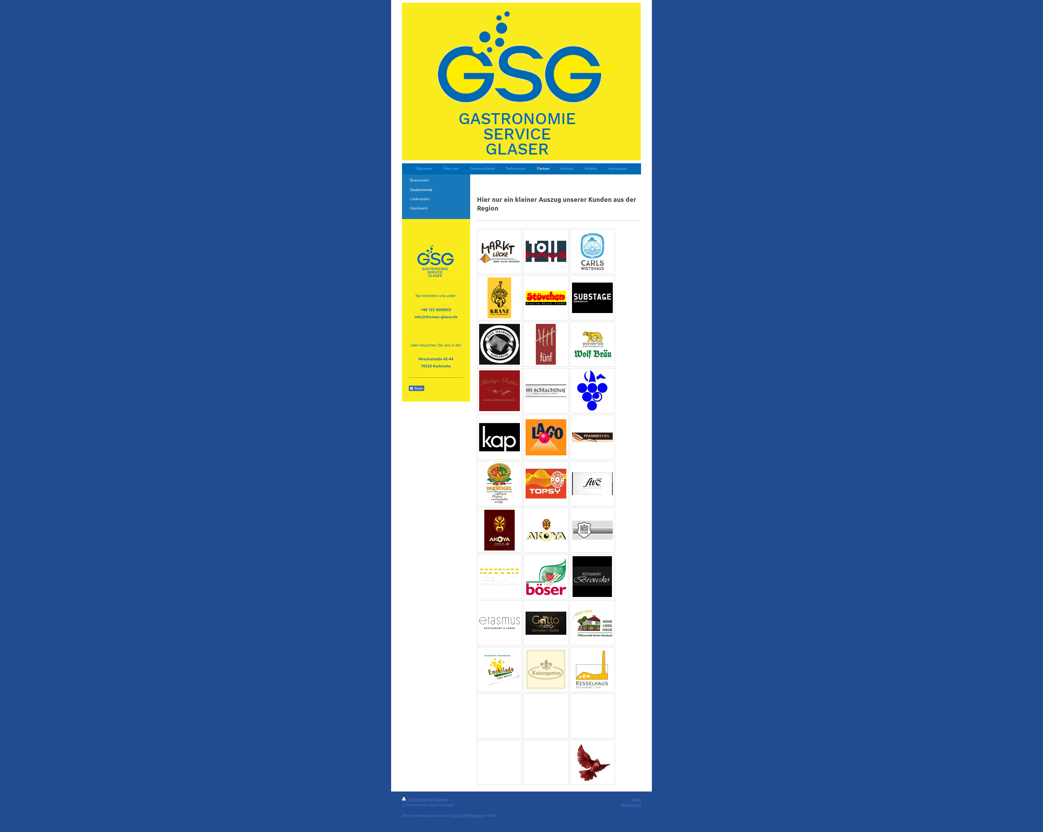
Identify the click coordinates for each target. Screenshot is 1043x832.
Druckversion (419, 799)
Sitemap (441, 799)
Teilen (418, 388)
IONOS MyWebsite (467, 815)
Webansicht (631, 805)
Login (636, 799)
